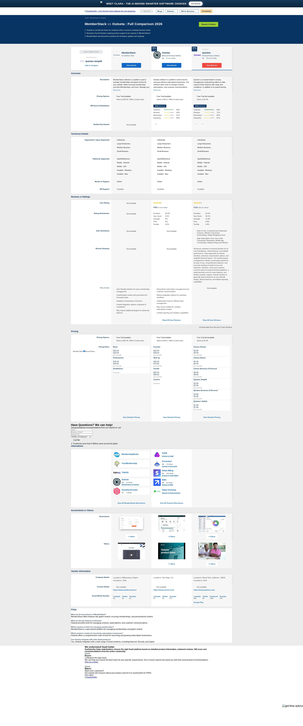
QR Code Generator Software (149, 695)
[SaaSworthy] (110, 11)
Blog (86, 699)
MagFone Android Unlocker (123, 692)
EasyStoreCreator (130, 490)
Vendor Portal (90, 695)
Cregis (115, 699)
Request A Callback (208, 24)
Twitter (124, 596)
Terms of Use (107, 690)
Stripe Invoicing (169, 490)
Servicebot (167, 461)
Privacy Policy (107, 688)
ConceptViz (117, 707)
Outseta (125, 480)
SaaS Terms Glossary (93, 703)
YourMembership (129, 463)
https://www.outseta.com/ (163, 590)
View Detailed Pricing (131, 417)
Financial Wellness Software (148, 707)
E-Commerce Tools (128, 56)
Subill (164, 453)
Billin (164, 480)
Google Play (198, 602)
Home (87, 18)
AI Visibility (206, 11)
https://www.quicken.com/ (204, 590)
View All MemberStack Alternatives (131, 503)
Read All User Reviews (172, 320)
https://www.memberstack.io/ (124, 590)
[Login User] (215, 11)
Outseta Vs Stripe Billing (170, 475)
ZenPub (116, 690)
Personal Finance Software (211, 56)
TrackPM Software (119, 688)
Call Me (76, 440)
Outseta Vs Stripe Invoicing (171, 493)
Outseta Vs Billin (167, 485)
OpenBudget (117, 703)
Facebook (214, 596)
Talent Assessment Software (148, 703)
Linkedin (116, 596)
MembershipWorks (130, 454)
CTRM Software (144, 692)
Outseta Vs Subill (167, 456)
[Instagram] (208, 691)
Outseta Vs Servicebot (169, 466)
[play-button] (185, 544)
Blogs (159, 11)
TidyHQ (125, 472)
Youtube (132, 596)
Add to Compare (91, 65)
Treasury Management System (149, 705)
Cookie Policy (107, 692)
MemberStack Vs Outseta (130, 484)
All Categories (90, 690)
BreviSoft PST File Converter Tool (125, 701)
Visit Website (212, 65)
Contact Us (89, 705)
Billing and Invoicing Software (171, 56)
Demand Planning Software (148, 688)
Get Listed (89, 675)
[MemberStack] (116, 55)
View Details (131, 65)
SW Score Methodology (93, 701)
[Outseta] (157, 55)
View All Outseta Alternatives (171, 503)
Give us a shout (92, 662)
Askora (115, 705)
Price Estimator (90, 692)
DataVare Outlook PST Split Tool (125, 697)
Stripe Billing (167, 471)
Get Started (195, 4)
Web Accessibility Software (148, 701)
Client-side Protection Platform (149, 697)
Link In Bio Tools (144, 699)
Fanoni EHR (117, 695)
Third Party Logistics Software (149, 690)
